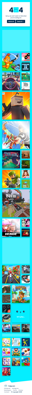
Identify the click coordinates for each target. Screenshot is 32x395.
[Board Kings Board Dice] (6, 342)
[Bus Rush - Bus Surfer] (11, 274)
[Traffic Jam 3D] (11, 81)
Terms (15, 390)
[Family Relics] (21, 294)
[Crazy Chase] (6, 299)
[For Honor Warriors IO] (21, 313)
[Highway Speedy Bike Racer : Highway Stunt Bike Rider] (6, 289)
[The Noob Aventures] (16, 352)
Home (11, 21)
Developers (7, 390)
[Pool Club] (11, 159)
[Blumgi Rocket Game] (26, 57)
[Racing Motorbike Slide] (26, 269)
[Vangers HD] (26, 164)
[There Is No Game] (26, 67)
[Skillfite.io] (26, 76)
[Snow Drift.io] (26, 279)
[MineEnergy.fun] (26, 184)
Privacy (21, 390)
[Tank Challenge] (26, 352)
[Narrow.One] (16, 135)
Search (20, 21)
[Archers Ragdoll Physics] (26, 342)
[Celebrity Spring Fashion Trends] (26, 174)
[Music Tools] (26, 154)
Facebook (7, 388)
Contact (6, 392)
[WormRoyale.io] (26, 232)
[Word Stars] (6, 361)
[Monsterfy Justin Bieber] (26, 223)
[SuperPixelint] (16, 342)
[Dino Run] (26, 86)
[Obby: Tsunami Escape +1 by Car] (26, 361)
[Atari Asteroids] (6, 308)
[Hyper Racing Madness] (16, 328)
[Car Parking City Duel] (6, 318)
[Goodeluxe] (6, 352)
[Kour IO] (11, 179)
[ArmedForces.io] (26, 328)
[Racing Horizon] (6, 328)
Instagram (15, 388)
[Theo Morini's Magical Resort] (16, 361)
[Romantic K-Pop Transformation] (6, 371)
